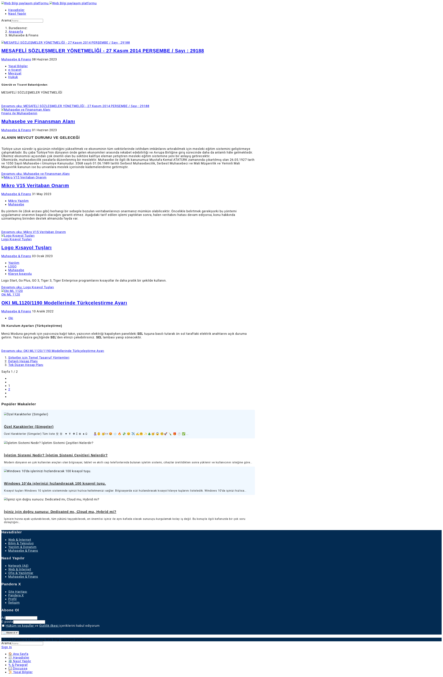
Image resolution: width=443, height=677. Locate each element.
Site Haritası (17, 591)
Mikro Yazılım (18, 201)
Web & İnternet (19, 539)
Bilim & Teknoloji (21, 543)
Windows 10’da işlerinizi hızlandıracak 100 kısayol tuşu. (55, 483)
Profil (12, 599)
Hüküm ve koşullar (20, 625)
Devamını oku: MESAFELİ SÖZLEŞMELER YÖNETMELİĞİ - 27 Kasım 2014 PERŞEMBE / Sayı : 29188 (75, 106)
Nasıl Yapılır (17, 13)
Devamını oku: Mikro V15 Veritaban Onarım (33, 232)
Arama (6, 20)
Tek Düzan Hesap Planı (25, 365)
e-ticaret (14, 70)
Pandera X (16, 595)
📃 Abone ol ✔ (10, 632)
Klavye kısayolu (20, 274)
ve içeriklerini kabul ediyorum (53, 625)
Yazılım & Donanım (22, 547)
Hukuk (13, 77)
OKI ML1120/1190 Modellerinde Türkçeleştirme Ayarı (64, 302)
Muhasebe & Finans (16, 59)
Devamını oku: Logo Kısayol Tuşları (27, 287)
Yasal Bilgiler (18, 66)
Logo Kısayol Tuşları (26, 247)
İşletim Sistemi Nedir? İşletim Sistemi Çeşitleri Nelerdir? (56, 455)
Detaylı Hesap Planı (23, 361)
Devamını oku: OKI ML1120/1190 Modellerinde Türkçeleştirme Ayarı (52, 351)
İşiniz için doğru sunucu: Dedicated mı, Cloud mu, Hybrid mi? (60, 512)
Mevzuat (14, 73)
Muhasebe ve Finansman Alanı (38, 121)
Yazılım (13, 263)
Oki (10, 318)
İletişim (14, 602)
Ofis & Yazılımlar (20, 573)
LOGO (12, 266)
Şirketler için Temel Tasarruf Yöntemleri (38, 357)
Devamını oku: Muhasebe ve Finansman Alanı (35, 174)
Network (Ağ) (18, 565)
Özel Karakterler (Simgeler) (29, 427)
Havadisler (16, 10)
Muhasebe (16, 204)
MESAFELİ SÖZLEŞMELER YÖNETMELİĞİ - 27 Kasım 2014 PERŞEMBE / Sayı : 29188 (102, 50)
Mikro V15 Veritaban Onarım (35, 185)
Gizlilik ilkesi (49, 625)
